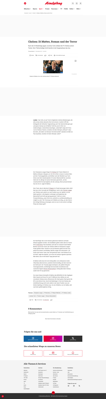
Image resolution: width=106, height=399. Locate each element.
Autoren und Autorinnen (57, 370)
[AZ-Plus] (25, 3)
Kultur (71, 9)
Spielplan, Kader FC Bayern (43, 383)
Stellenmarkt (40, 386)
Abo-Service (55, 375)
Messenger (40, 374)
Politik (66, 9)
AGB (68, 372)
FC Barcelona (39, 244)
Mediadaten (55, 381)
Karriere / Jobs (56, 372)
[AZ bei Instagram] (74, 386)
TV (61, 9)
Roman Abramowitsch (50, 269)
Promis (47, 9)
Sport (40, 9)
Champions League (38, 292)
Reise (25, 386)
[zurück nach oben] (53, 393)
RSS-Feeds (40, 375)
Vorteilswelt (40, 381)
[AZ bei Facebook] (68, 386)
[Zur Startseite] (53, 5)
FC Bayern (51, 188)
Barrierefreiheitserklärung (73, 375)
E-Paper (54, 377)
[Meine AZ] (80, 3)
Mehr (78, 9)
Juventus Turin (32, 296)
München (27, 9)
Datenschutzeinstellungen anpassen (75, 379)
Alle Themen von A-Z (42, 370)
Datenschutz (70, 374)
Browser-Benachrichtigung (43, 377)
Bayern (35, 9)
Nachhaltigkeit (27, 388)
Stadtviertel (26, 372)
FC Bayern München (56, 292)
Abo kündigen (70, 377)
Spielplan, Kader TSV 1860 (43, 385)
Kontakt (54, 379)
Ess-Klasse (40, 379)
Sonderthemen (56, 386)
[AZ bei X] (79, 386)
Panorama (54, 9)
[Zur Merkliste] (76, 3)
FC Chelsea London (66, 292)
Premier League (67, 190)
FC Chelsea (53, 172)
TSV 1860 (25, 377)
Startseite (26, 13)
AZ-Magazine (55, 385)
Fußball (34, 13)
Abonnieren (55, 374)
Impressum (70, 370)
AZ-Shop (54, 383)
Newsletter (40, 372)
